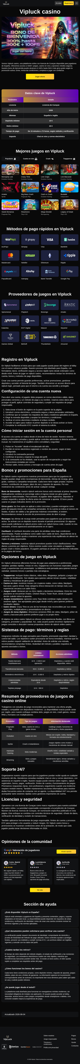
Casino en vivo (28, 159)
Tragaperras (67, 159)
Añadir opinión (66, 851)
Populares (9, 159)
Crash (48, 159)
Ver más (40, 890)
